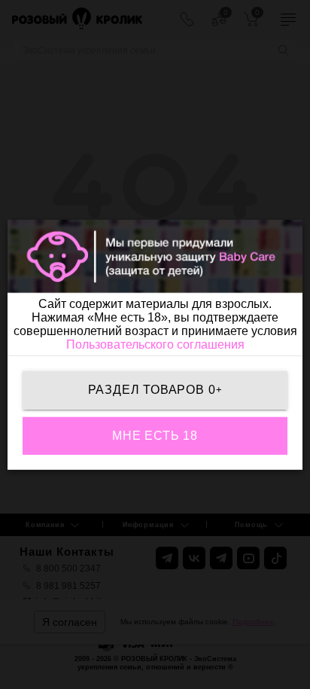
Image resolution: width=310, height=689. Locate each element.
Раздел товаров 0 (155, 389)
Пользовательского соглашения (155, 344)
